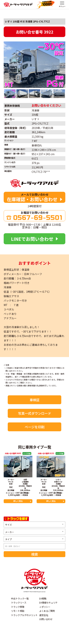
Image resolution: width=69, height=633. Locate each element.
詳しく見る (18, 501)
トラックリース (18, 602)
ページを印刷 (35, 426)
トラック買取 (17, 606)
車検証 (35, 399)
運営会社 (43, 615)
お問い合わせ (45, 619)
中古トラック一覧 (20, 598)
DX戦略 (42, 598)
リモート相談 (17, 611)
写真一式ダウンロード (34, 413)
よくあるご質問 (47, 611)
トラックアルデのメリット (24, 615)
